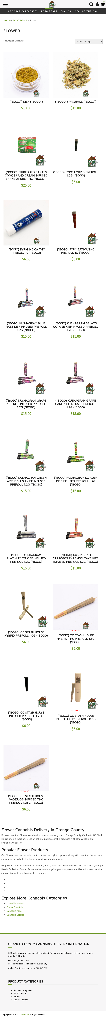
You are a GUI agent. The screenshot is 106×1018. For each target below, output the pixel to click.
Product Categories (23, 11)
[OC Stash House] (52, 3)
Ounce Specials (15, 907)
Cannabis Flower (15, 903)
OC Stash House (23, 1014)
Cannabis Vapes (14, 910)
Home (6, 20)
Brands (66, 11)
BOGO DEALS (49, 11)
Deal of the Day (86, 11)
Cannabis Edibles (15, 914)
